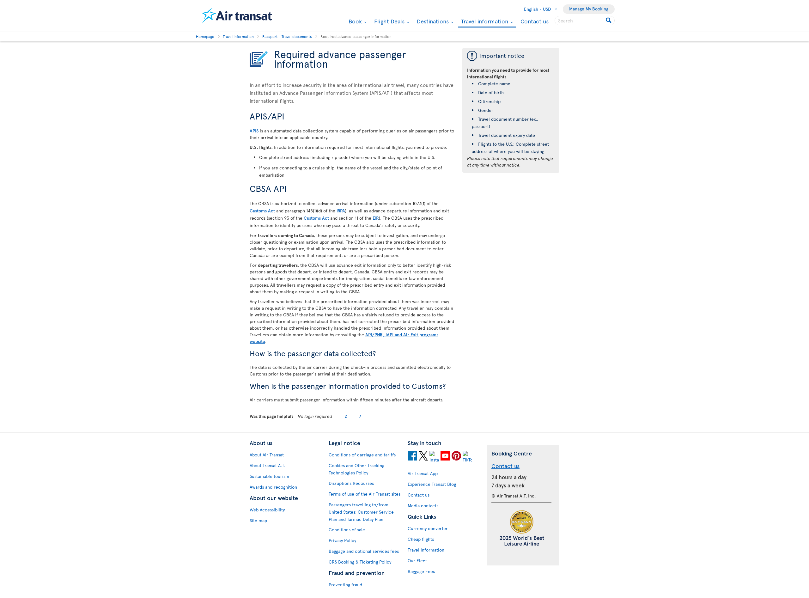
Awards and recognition (273, 487)
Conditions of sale (347, 530)
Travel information (484, 21)
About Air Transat (267, 455)
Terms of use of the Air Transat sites (364, 494)
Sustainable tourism (269, 476)
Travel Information (426, 550)
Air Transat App (423, 473)
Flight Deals (388, 21)
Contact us (534, 21)
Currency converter (428, 528)
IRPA (341, 211)
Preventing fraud (345, 585)
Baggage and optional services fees (364, 551)
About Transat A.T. (267, 465)
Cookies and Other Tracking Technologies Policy (356, 469)
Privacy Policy (342, 540)
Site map (258, 520)
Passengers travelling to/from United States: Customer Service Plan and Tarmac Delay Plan (361, 512)
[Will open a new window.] (412, 456)
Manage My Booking (588, 9)
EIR (376, 218)
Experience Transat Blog (432, 484)
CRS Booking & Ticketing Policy (360, 562)
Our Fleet (417, 561)
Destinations (432, 21)
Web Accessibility (267, 510)
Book (354, 21)
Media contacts (423, 506)
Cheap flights (421, 539)
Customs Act (262, 211)
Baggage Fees (421, 571)
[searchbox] (585, 20)
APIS (254, 131)
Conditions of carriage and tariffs (362, 455)
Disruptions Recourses (351, 483)
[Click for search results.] (609, 20)
